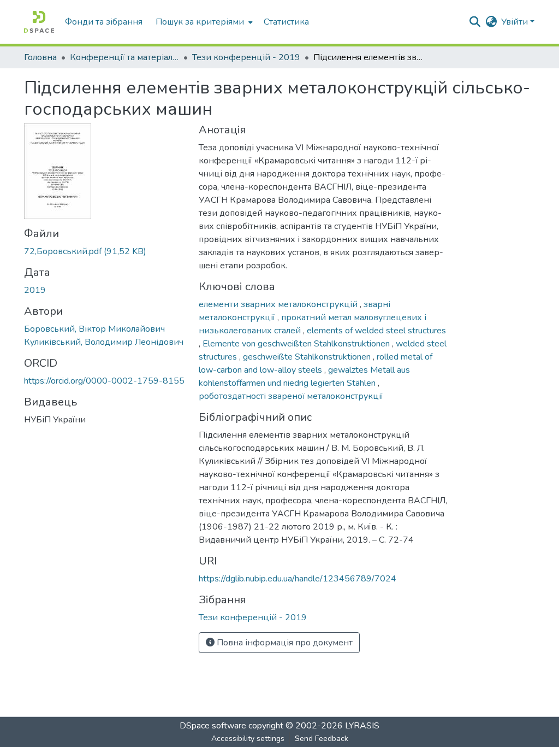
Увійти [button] (515, 22)
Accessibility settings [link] (247, 738)
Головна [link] (40, 57)
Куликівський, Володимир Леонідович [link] (103, 342)
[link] (105, 251)
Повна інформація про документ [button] (284, 643)
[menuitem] (203, 22)
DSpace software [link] (213, 726)
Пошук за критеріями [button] (200, 22)
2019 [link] (35, 290)
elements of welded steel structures (376, 331)
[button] (39, 22)
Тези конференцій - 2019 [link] (246, 57)
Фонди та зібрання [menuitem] (103, 22)
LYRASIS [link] (362, 726)
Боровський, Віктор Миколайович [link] (94, 329)
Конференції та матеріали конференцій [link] (124, 57)
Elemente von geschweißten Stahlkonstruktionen (297, 344)
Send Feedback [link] (321, 738)
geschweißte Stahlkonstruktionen (308, 357)
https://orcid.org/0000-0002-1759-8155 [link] (104, 381)
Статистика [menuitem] (286, 22)
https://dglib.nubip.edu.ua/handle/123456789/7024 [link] (297, 579)
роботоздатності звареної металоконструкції (291, 396)
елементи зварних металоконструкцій (279, 304)
